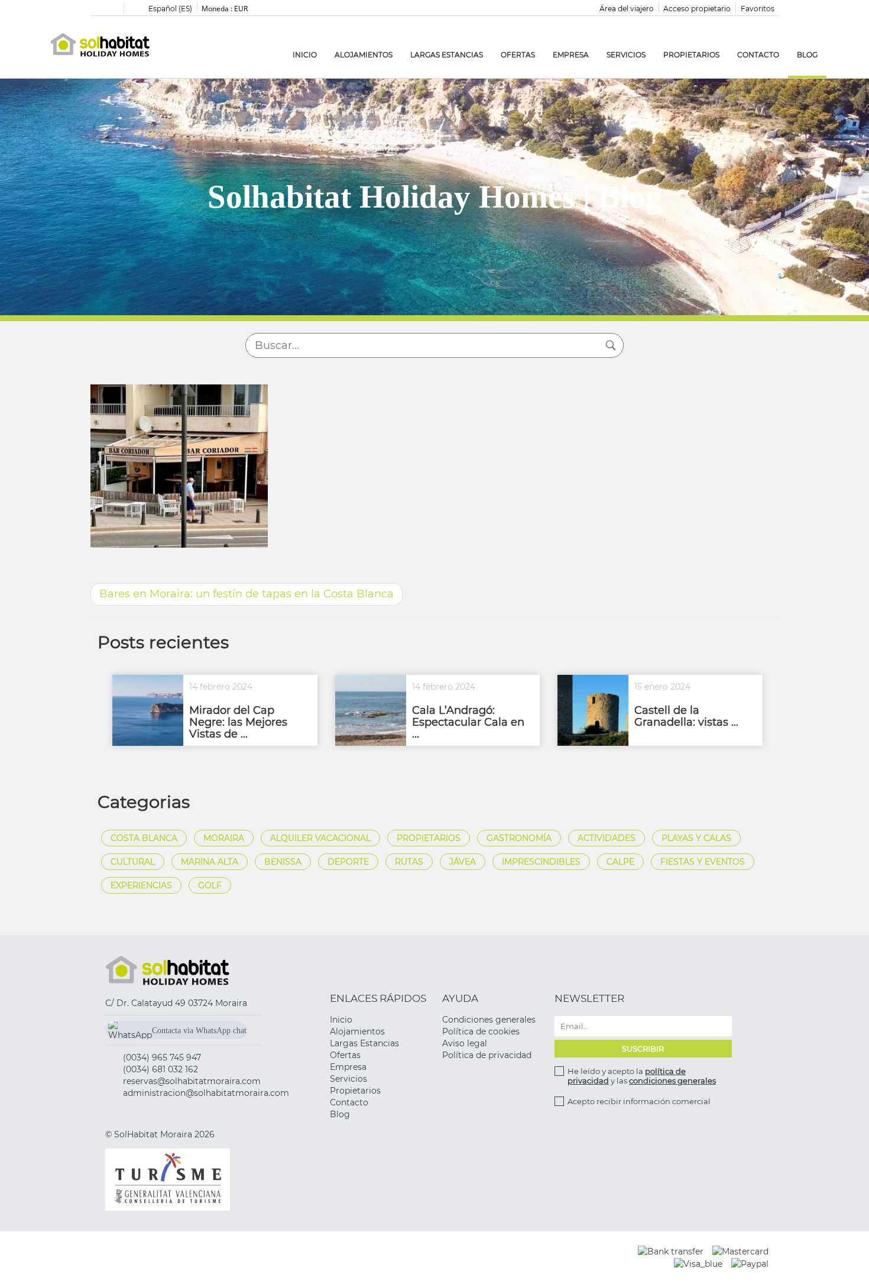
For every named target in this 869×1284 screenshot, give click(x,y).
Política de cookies (481, 1031)
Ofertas (518, 54)
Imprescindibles (541, 861)
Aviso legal (464, 1043)
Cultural (133, 861)
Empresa (571, 54)
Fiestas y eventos (702, 861)
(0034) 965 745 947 (162, 1057)
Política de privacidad (486, 1055)
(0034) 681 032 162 (160, 1069)
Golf (210, 885)
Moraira (223, 838)
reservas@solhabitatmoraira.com (192, 1081)
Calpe (620, 861)
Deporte (348, 861)
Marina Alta (209, 861)
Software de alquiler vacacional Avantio (381, 1257)
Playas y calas (696, 838)
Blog (807, 54)
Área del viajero (626, 8)
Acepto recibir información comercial (639, 1101)
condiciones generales (672, 1080)
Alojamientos (364, 54)
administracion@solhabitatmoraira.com (206, 1093)
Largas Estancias (446, 54)
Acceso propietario (697, 8)
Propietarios (691, 54)
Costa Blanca (144, 838)
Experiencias (141, 885)
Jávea (462, 861)
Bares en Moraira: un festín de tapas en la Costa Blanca (246, 593)
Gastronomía (519, 838)
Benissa (282, 861)
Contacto (758, 54)
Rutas (409, 861)
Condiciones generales (489, 1019)
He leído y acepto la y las (642, 1075)
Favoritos (757, 8)
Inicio (305, 54)
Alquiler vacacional (320, 838)
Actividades (606, 838)
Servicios (626, 54)
